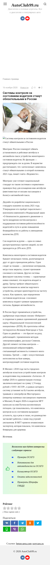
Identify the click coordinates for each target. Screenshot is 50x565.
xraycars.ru (38, 543)
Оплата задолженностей (29, 477)
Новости (24, 87)
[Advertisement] (25, 51)
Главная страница (11, 79)
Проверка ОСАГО (25, 457)
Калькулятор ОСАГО (27, 471)
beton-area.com (24, 543)
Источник (7, 436)
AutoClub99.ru (25, 5)
